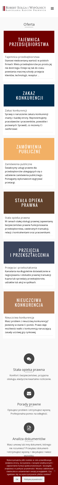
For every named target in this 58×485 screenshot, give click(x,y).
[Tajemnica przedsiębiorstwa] (29, 42)
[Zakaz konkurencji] (29, 95)
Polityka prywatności (33, 479)
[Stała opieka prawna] (29, 203)
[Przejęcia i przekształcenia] (29, 253)
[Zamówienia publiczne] (29, 149)
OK (17, 479)
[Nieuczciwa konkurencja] (29, 302)
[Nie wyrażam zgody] (54, 470)
